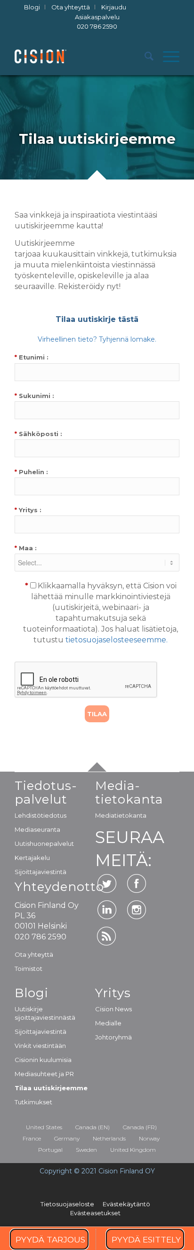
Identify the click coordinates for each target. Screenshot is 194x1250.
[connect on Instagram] (136, 910)
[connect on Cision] (107, 936)
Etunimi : (31, 357)
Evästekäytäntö (126, 1204)
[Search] (144, 56)
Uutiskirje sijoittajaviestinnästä (45, 1013)
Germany (67, 1138)
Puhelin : (31, 472)
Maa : (26, 548)
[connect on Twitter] (107, 883)
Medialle (108, 1023)
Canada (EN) (92, 1127)
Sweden (86, 1149)
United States (44, 1127)
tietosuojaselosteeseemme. (116, 639)
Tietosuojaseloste (67, 1204)
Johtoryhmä (113, 1037)
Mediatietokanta (120, 815)
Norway (149, 1138)
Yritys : (28, 510)
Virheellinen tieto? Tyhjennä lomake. (97, 339)
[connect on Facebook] (136, 883)
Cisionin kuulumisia (43, 1059)
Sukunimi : (34, 395)
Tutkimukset (33, 1102)
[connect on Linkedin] (107, 910)
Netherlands (109, 1138)
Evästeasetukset (95, 1213)
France (32, 1138)
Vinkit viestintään (40, 1045)
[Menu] (166, 56)
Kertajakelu (32, 857)
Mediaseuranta (37, 829)
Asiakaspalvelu (97, 22)
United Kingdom (133, 1149)
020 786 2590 (97, 26)
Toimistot (28, 968)
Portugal (50, 1149)
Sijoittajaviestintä (40, 871)
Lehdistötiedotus (40, 815)
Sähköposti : (38, 434)
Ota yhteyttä (34, 954)
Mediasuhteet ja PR (44, 1074)
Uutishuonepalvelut (44, 843)
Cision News (113, 1009)
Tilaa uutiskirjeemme (51, 1088)
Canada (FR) (140, 1127)
